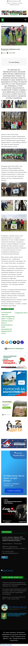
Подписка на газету (14, 4)
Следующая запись (21, 313)
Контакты (20, 3)
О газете (9, 3)
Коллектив (14, 3)
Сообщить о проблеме (14, 490)
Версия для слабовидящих (16, 348)
